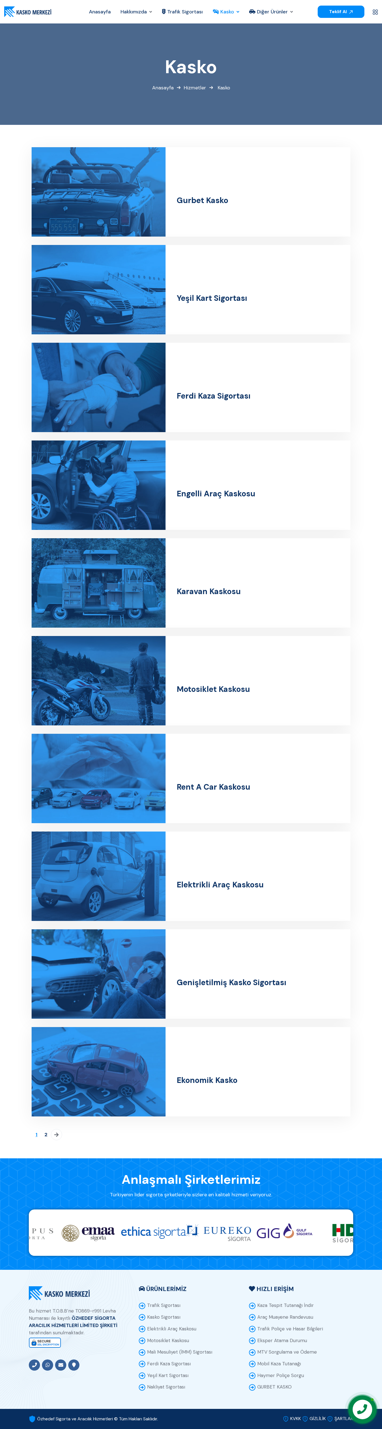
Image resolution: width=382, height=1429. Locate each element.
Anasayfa (163, 87)
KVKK (295, 1418)
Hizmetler (195, 87)
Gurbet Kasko (202, 201)
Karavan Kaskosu (209, 592)
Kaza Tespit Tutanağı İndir (285, 1305)
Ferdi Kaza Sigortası (214, 396)
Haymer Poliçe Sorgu (280, 1375)
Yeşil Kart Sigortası (212, 298)
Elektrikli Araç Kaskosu (220, 885)
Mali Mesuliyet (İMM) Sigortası (179, 1352)
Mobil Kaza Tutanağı (279, 1364)
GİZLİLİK (318, 1418)
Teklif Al (338, 12)
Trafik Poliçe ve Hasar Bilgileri (290, 1329)
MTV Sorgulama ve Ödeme (287, 1352)
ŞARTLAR (343, 1418)
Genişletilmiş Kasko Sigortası (231, 983)
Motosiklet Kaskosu (213, 689)
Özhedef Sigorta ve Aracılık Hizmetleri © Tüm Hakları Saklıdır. (97, 1419)
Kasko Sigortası (163, 1317)
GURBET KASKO (274, 1387)
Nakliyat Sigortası (166, 1387)
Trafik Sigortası (163, 1305)
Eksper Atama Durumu (282, 1340)
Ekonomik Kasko (207, 1080)
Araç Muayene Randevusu (285, 1317)
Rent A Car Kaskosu (213, 787)
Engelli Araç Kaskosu (216, 494)
